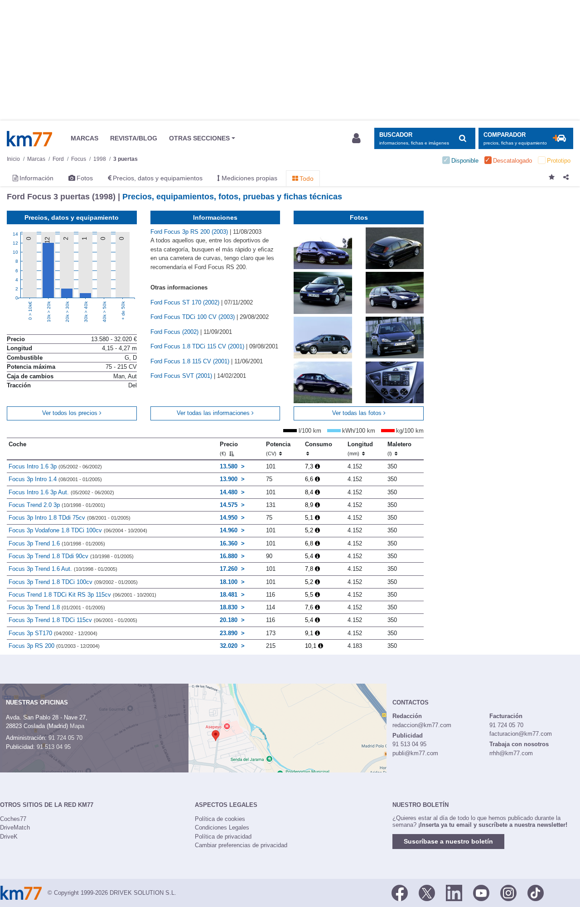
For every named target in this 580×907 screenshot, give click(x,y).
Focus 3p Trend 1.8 (57, 607)
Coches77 (13, 818)
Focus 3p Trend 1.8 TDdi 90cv (71, 556)
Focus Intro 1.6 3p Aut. (61, 492)
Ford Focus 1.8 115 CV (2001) (190, 361)
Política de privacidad (223, 836)
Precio (229, 448)
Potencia (278, 448)
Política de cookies (220, 818)
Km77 (29, 139)
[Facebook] (400, 892)
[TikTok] (535, 892)
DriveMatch (15, 827)
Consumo (318, 444)
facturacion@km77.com (520, 733)
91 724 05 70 (65, 737)
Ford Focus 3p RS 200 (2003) (190, 231)
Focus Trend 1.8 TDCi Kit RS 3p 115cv (82, 594)
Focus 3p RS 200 (54, 645)
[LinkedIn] (454, 892)
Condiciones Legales (222, 827)
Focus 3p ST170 (53, 633)
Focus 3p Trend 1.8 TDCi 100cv (73, 582)
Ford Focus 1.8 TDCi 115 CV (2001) (198, 346)
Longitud (360, 448)
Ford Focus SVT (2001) (182, 375)
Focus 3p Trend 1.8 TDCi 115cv (73, 620)
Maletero (399, 448)
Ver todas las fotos (357, 413)
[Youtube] (481, 892)
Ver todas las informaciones (214, 413)
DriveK (9, 836)
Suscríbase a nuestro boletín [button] (448, 841)
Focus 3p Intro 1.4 (55, 479)
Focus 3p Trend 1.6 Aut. (63, 568)
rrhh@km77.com (511, 753)
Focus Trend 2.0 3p (57, 505)
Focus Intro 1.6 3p (55, 466)
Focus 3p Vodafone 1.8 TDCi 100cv (78, 530)
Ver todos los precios (70, 413)
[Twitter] (427, 892)
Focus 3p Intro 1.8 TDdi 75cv (69, 517)
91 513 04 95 (54, 746)
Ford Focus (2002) (175, 331)
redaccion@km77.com (421, 725)
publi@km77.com (415, 753)
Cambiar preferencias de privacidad (241, 845)
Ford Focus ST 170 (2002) (185, 302)
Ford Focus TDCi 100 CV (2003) (193, 317)
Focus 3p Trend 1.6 (57, 543)
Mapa (77, 726)
